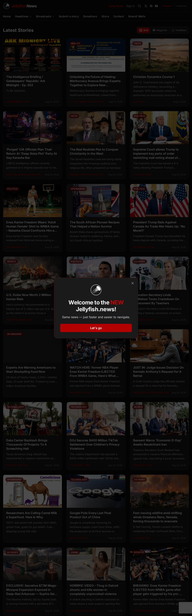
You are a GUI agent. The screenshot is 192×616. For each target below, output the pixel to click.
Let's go (96, 328)
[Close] (133, 283)
